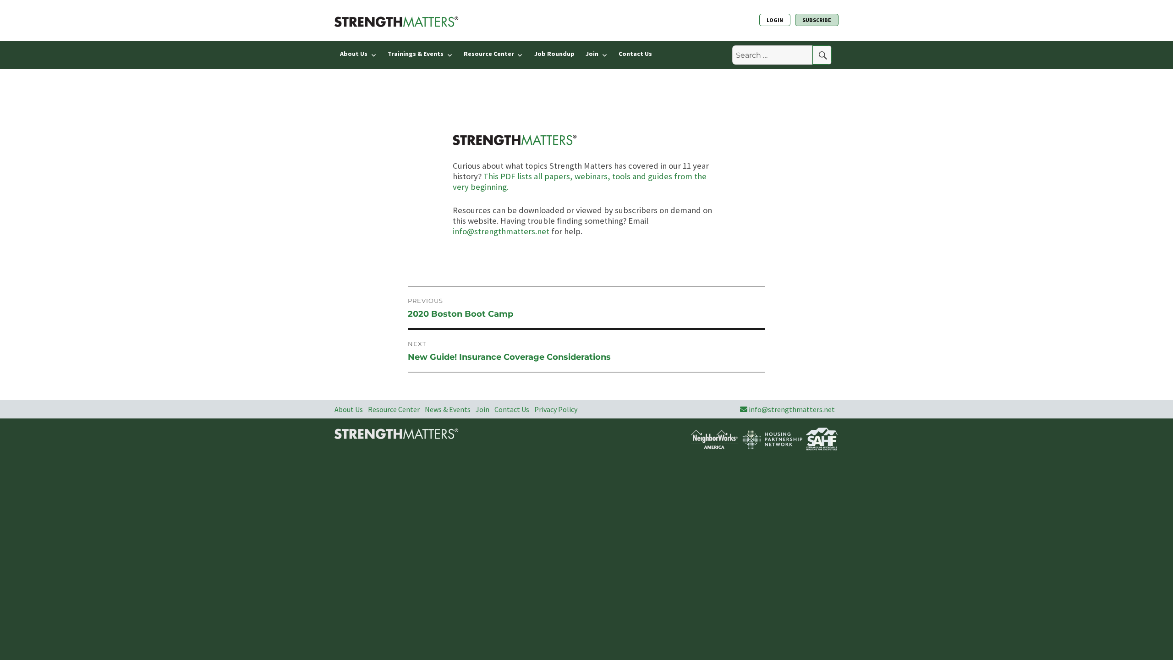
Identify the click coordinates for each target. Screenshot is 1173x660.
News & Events (448, 409)
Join (592, 54)
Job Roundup (554, 54)
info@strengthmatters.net (501, 231)
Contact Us (635, 54)
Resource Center (489, 54)
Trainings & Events (416, 54)
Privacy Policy (555, 409)
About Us (353, 54)
